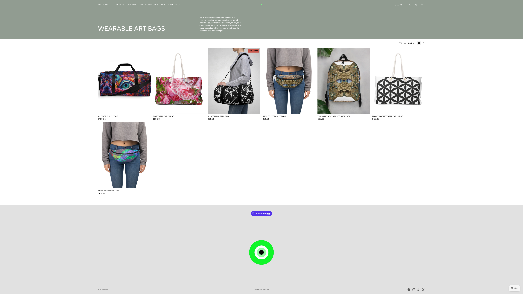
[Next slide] (147, 81)
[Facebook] (409, 289)
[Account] (416, 5)
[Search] (410, 5)
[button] (411, 43)
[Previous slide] (102, 81)
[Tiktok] (418, 289)
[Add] (146, 109)
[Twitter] (423, 289)
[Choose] (311, 109)
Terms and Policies (261, 290)
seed (106, 290)
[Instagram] (413, 289)
